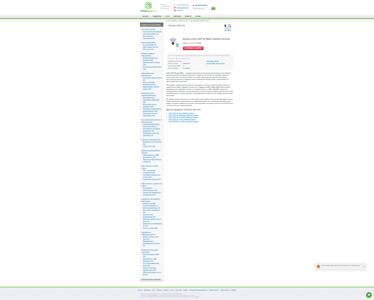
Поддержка (157, 16)
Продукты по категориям (150, 25)
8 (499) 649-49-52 (214, 290)
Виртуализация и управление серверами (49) (151, 100)
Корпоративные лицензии (151, 279)
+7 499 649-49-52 (182, 5)
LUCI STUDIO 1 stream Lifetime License (183, 121)
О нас (167, 16)
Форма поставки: (173, 63)
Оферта (185, 290)
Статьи (198, 16)
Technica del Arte (183, 20)
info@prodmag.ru (182, 8)
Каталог (146, 16)
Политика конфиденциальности (198, 290)
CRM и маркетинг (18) (150, 47)
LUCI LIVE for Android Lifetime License (183, 117)
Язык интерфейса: (173, 68)
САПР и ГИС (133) (149, 146)
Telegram (179, 10)
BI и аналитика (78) (149, 45)
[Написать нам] (369, 295)
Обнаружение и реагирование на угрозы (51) (151, 243)
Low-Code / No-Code (148, 29)
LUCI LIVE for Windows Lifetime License (183, 115)
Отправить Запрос (193, 48)
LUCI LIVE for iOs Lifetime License (181, 113)
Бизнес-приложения (148, 42)
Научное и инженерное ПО (150, 139)
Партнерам (179, 290)
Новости (188, 16)
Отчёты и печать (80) (150, 228)
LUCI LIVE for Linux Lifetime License (182, 119)
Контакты (177, 16)
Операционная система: (175, 61)
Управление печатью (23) (152, 179)
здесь (358, 265)
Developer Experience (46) (151, 208)
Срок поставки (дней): (174, 66)
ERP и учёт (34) (148, 49)
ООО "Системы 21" (153, 295)
